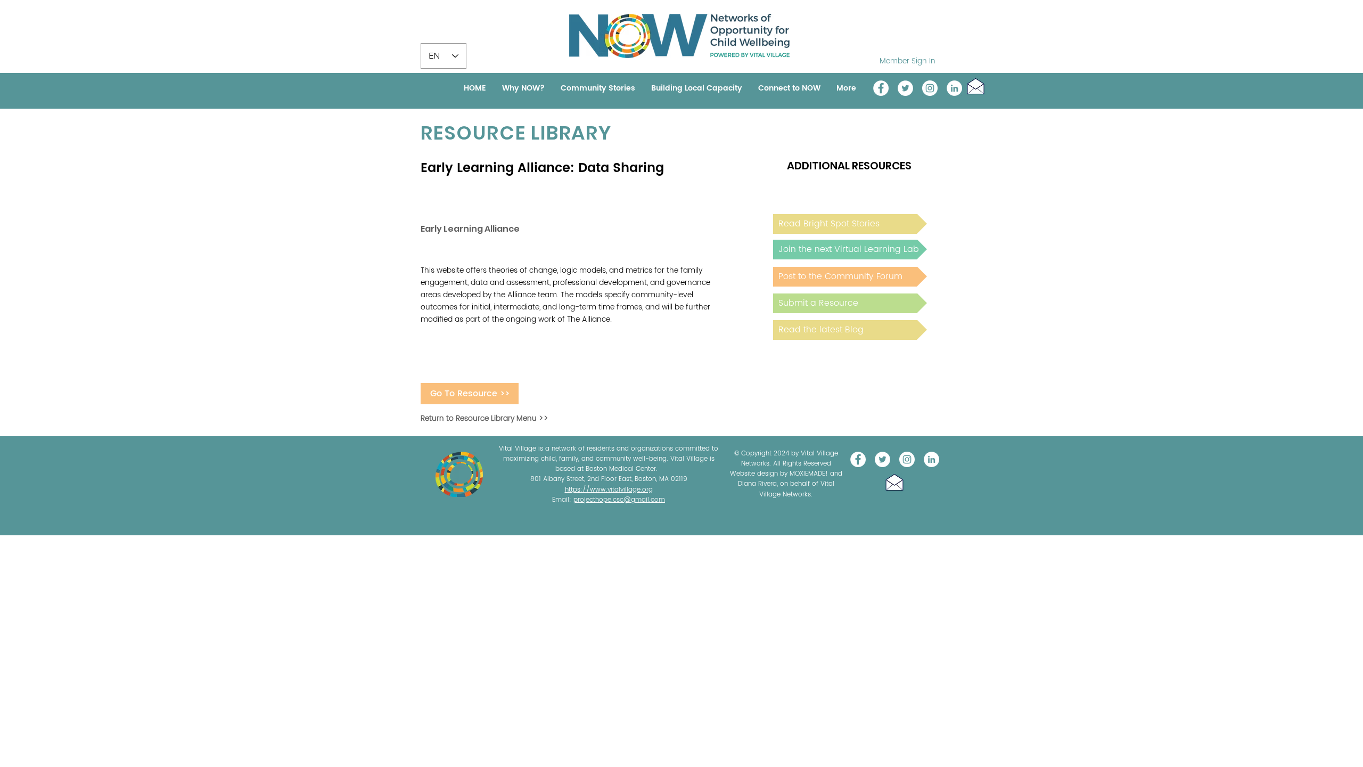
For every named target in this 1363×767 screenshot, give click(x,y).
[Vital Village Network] (881, 88)
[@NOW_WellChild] (905, 88)
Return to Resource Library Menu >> (484, 418)
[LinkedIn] (954, 88)
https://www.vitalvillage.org (609, 490)
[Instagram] (930, 88)
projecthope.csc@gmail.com (619, 500)
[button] (976, 86)
